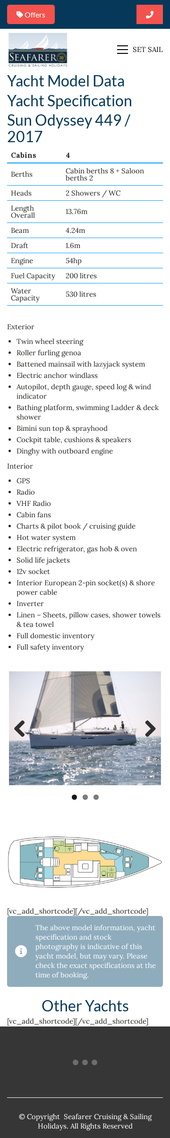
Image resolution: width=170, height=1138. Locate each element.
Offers (34, 14)
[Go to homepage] (37, 49)
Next (146, 729)
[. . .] (85, 1064)
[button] (140, 49)
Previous (23, 729)
